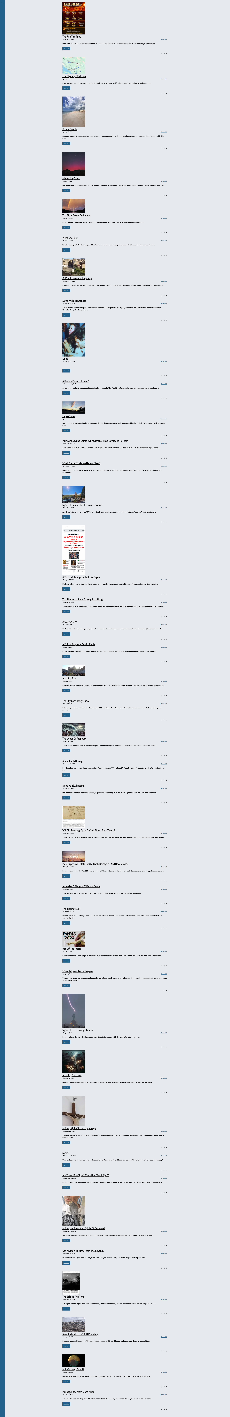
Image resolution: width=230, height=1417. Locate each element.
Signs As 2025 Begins (73, 785)
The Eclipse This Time (73, 1296)
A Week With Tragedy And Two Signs (81, 577)
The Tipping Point (71, 908)
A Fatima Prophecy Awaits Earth (78, 644)
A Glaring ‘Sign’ (70, 621)
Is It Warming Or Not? (73, 1369)
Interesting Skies (71, 178)
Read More (66, 49)
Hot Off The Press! (71, 948)
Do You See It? (69, 129)
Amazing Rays (69, 678)
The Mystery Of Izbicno (74, 76)
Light (65, 358)
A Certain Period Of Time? (75, 381)
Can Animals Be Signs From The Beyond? (83, 1250)
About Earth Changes (73, 761)
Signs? (65, 1152)
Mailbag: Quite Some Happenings (79, 1128)
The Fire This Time (71, 36)
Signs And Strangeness (74, 300)
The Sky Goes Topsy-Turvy (75, 700)
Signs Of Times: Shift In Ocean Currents (82, 505)
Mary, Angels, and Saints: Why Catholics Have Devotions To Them (95, 440)
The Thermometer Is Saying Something (82, 599)
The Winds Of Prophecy (74, 738)
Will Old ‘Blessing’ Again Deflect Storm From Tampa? (88, 830)
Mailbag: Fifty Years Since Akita (78, 1391)
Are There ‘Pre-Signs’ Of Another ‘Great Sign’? (85, 1175)
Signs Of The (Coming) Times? (77, 1030)
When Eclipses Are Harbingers (77, 971)
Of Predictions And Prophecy (77, 278)
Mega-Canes (68, 416)
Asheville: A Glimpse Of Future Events (81, 886)
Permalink (164, 39)
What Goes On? (70, 237)
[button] (2, 3)
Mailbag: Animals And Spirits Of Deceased (83, 1228)
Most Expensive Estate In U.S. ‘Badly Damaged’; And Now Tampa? (95, 863)
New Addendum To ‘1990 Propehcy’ (80, 1334)
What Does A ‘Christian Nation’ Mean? (81, 463)
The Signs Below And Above (76, 215)
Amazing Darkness (71, 1075)
